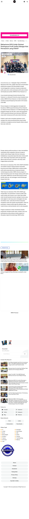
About (14, 462)
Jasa (3, 441)
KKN (17, 433)
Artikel (3, 56)
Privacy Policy (14, 474)
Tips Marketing (19, 438)
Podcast (18, 436)
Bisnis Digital (5, 434)
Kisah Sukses (19, 431)
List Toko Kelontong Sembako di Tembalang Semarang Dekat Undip (18, 393)
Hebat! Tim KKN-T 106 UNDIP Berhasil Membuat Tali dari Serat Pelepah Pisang (17, 375)
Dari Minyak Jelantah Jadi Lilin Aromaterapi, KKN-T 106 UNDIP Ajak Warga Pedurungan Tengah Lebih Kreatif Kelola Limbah (18, 363)
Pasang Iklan (14, 471)
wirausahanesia (14, 486)
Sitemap (14, 477)
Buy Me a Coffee (15, 480)
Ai (2, 429)
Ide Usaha (4, 439)
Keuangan (18, 429)
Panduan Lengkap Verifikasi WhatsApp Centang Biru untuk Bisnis (13, 273)
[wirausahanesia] (14, 1)
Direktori (4, 436)
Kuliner (17, 434)
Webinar (18, 439)
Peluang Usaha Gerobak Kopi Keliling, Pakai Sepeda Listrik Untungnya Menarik (18, 369)
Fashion (4, 438)
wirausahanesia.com (14, 35)
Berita (3, 433)
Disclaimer (14, 468)
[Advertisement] (14, 14)
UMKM (2, 113)
